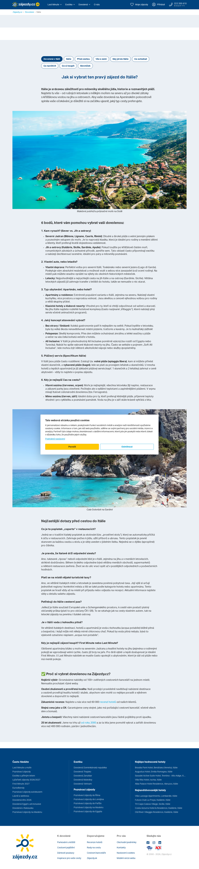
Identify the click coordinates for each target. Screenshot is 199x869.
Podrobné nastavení (55, 438)
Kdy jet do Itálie (120, 59)
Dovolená (29, 12)
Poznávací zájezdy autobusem (27, 791)
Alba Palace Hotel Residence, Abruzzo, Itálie (156, 783)
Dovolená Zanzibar (83, 775)
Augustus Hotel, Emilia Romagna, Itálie (153, 771)
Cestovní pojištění (66, 847)
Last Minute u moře (21, 767)
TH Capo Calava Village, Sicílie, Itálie (152, 804)
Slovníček (85, 65)
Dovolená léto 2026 (21, 800)
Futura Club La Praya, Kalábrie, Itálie (152, 800)
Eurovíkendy (18, 787)
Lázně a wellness (20, 795)
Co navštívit (50, 65)
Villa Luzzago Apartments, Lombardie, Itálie (156, 795)
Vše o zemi (101, 59)
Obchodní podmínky (126, 842)
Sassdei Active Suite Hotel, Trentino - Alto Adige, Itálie (161, 775)
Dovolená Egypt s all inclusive (26, 804)
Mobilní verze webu (126, 858)
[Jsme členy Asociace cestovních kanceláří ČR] (158, 847)
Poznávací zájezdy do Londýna (89, 799)
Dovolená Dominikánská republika (90, 767)
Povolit (72, 446)
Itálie (68, 59)
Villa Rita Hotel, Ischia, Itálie (148, 779)
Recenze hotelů (94, 842)
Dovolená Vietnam (83, 783)
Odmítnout (126, 446)
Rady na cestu (94, 847)
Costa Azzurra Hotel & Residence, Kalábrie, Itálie (158, 808)
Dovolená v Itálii (52, 59)
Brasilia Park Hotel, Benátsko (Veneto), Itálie (156, 767)
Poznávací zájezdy (21, 771)
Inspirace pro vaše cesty (69, 858)
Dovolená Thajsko (82, 771)
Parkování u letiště (66, 842)
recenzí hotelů (108, 701)
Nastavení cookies (126, 852)
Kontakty (121, 847)
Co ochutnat (140, 59)
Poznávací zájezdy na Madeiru (27, 812)
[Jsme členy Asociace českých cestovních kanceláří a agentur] (151, 847)
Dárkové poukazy (65, 852)
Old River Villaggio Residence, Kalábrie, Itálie (156, 812)
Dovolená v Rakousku (22, 808)
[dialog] (99, 435)
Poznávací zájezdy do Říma (87, 795)
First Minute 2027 (21, 783)
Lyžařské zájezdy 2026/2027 (26, 779)
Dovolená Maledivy (83, 779)
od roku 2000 (88, 722)
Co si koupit (68, 65)
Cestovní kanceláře (96, 852)
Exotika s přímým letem (23, 775)
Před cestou (83, 59)
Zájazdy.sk (92, 858)
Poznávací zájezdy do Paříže (88, 803)
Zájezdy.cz (17, 12)
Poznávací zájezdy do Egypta (88, 811)
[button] (54, 4)
